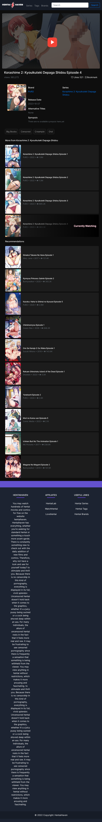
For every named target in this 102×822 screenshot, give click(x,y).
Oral (51, 131)
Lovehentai (51, 514)
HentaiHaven (61, 815)
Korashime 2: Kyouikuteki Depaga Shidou (79, 93)
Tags (36, 5)
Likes (78, 77)
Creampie (39, 131)
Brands (44, 5)
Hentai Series (81, 503)
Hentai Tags (82, 508)
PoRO (31, 91)
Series (29, 5)
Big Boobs (11, 131)
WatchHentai (51, 508)
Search (94, 5)
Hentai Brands (82, 514)
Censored (26, 131)
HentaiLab (51, 503)
